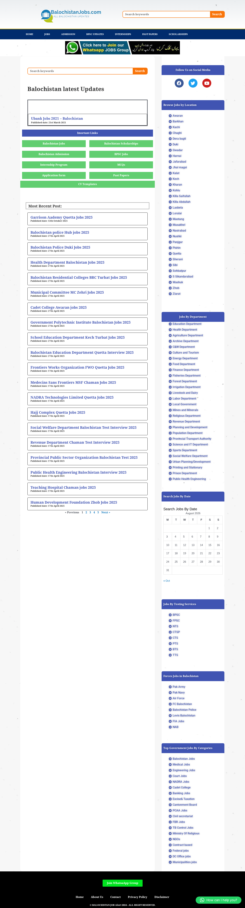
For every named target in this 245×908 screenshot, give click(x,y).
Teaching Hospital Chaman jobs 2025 (63, 487)
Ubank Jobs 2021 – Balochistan (57, 118)
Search (217, 14)
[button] (218, 900)
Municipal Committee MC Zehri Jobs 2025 (67, 292)
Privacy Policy (137, 897)
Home (29, 34)
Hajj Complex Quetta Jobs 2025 (57, 412)
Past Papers (150, 34)
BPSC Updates (95, 34)
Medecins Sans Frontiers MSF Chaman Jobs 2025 (73, 382)
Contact (115, 897)
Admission (68, 34)
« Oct (166, 580)
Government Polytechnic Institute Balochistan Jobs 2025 (80, 322)
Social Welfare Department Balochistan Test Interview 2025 (83, 427)
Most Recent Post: (45, 206)
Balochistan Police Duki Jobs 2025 (60, 247)
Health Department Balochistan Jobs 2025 (67, 262)
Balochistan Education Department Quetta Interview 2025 (82, 352)
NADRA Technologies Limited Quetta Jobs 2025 (72, 397)
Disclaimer (161, 897)
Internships (123, 34)
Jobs (47, 34)
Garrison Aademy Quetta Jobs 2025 (61, 217)
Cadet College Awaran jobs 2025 (58, 307)
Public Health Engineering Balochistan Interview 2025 (78, 472)
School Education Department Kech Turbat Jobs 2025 (77, 337)
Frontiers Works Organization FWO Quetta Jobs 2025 (77, 367)
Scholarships (178, 34)
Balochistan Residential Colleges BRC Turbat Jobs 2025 (78, 277)
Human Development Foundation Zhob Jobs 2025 (73, 502)
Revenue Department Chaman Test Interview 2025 (74, 442)
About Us (97, 897)
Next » (105, 512)
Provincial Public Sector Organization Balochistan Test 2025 (84, 457)
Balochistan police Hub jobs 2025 (59, 232)
